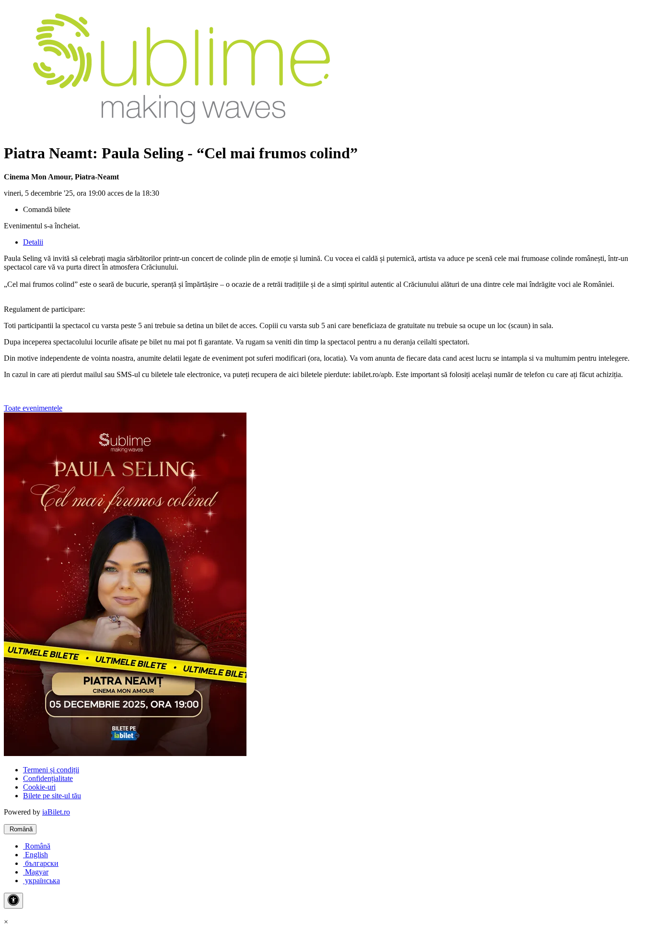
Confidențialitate (48, 778)
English (35, 855)
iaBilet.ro (56, 812)
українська (41, 880)
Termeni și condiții (51, 770)
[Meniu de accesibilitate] (13, 901)
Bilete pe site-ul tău (52, 796)
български (40, 863)
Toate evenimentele (33, 408)
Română (20, 829)
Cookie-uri (39, 787)
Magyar (35, 872)
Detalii (33, 242)
